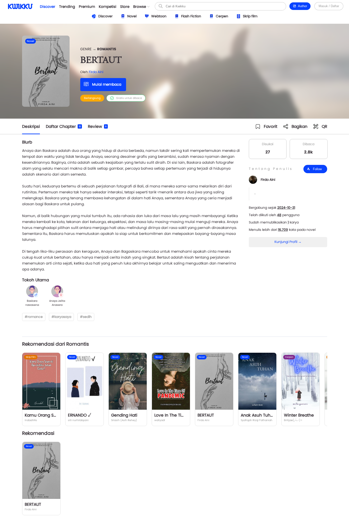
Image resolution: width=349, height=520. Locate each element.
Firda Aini (96, 72)
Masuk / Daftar (329, 6)
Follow (317, 169)
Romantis (106, 48)
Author (301, 6)
